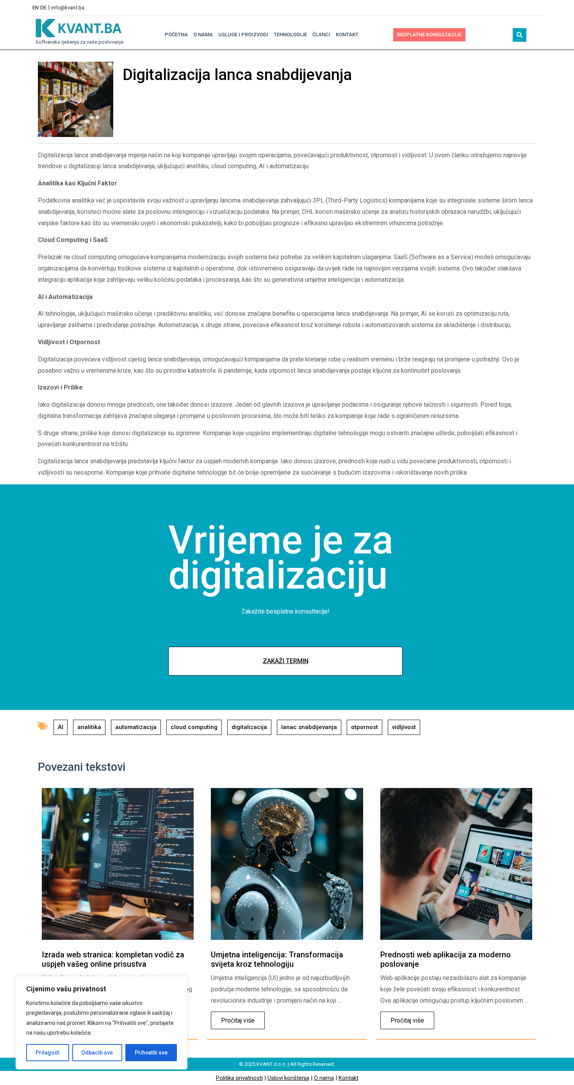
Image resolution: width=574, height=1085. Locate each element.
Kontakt (347, 34)
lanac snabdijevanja (309, 727)
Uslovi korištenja (288, 1077)
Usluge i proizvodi (243, 34)
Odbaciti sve (97, 1052)
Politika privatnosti (239, 1077)
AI (60, 727)
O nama (203, 34)
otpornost (364, 727)
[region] (101, 1022)
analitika (89, 727)
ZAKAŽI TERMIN (285, 661)
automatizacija (136, 727)
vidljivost (404, 727)
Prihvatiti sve (151, 1052)
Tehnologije (290, 34)
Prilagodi (48, 1052)
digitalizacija (249, 727)
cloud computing (194, 727)
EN (35, 8)
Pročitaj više (233, 1018)
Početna (176, 34)
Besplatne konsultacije (429, 34)
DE (43, 8)
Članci (321, 34)
